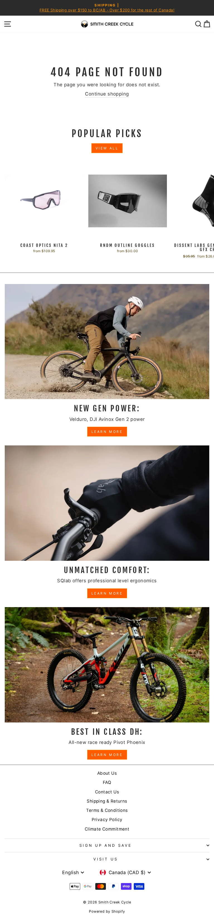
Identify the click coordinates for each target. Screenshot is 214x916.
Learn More (107, 432)
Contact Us (107, 792)
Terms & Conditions (107, 810)
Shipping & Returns (107, 801)
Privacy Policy (107, 819)
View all (107, 148)
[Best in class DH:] (107, 664)
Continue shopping (107, 94)
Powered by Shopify (107, 911)
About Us (107, 773)
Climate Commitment (107, 829)
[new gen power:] (107, 341)
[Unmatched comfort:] (107, 503)
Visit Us (105, 859)
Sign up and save (105, 845)
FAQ (107, 782)
